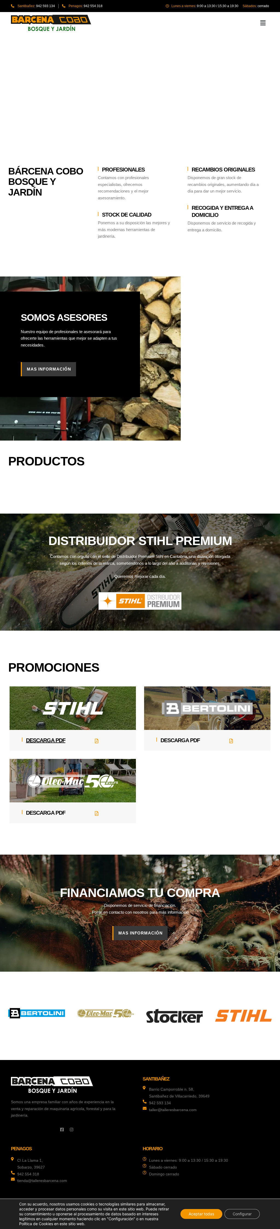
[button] (263, 23)
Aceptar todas (201, 1213)
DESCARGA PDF (45, 740)
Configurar (242, 1213)
